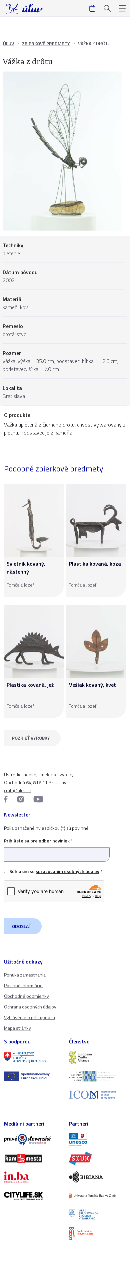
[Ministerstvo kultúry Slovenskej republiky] (32, 1057)
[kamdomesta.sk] (32, 1158)
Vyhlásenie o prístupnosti (29, 1017)
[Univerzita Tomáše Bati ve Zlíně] (97, 1195)
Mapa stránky (17, 1027)
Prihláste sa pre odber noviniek (38, 840)
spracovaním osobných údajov (67, 871)
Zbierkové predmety (46, 43)
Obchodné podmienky (26, 995)
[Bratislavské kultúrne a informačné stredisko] (97, 1233)
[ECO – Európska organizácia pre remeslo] (97, 1076)
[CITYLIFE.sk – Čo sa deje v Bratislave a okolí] (32, 1195)
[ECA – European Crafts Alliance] (97, 1057)
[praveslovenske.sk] (32, 1139)
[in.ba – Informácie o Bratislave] (32, 1177)
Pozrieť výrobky (31, 737)
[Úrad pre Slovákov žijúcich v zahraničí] (97, 1214)
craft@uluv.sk (17, 790)
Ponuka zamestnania (25, 974)
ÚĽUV (8, 43)
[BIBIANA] (97, 1177)
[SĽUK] (97, 1158)
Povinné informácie (23, 985)
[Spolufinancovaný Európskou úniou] (32, 1076)
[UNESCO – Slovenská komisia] (97, 1139)
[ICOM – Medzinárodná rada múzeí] (97, 1094)
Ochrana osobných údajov (30, 1006)
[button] (122, 8)
